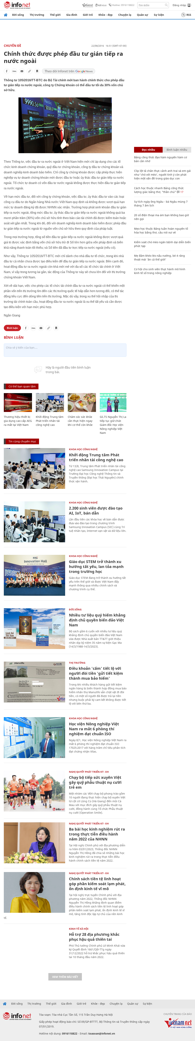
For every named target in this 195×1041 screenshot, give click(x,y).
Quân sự (142, 15)
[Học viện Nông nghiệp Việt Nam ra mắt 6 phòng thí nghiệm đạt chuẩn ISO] (34, 737)
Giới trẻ (88, 15)
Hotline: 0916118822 (123, 5)
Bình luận (12, 328)
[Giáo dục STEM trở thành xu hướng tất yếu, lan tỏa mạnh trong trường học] (34, 575)
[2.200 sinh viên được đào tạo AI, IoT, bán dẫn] (34, 521)
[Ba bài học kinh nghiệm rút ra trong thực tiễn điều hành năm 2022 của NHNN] (34, 842)
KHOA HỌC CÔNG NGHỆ (83, 449)
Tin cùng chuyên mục (22, 441)
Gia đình (71, 15)
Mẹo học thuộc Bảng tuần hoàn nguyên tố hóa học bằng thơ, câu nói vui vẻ (161, 230)
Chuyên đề (12, 46)
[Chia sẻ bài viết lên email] (22, 71)
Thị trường (37, 15)
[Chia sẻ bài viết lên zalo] (14, 71)
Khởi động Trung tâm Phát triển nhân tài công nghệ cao (49, 421)
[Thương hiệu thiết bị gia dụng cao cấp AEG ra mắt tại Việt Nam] (18, 402)
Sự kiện (159, 15)
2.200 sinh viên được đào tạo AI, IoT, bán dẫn (95, 511)
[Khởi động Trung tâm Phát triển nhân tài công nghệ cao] (50, 402)
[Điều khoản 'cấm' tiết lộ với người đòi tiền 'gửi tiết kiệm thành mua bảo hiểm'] (34, 682)
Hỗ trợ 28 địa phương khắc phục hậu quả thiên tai (94, 937)
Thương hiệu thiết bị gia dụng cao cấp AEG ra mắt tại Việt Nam (18, 421)
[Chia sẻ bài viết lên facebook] (7, 71)
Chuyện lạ (124, 15)
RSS (188, 15)
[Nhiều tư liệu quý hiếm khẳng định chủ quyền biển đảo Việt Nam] (34, 628)
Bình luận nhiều (177, 149)
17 (181, 192)
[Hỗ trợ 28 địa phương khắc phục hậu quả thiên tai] (34, 948)
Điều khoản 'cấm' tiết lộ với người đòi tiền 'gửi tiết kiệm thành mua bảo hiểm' (96, 673)
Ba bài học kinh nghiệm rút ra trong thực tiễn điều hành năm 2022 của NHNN (97, 834)
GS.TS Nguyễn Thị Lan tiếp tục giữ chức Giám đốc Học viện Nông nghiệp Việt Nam (114, 425)
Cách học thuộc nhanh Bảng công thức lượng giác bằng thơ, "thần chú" (159, 190)
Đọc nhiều (148, 149)
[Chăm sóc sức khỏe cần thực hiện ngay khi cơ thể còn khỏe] (82, 402)
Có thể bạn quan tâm (22, 386)
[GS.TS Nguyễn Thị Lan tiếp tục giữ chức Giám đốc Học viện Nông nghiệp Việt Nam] (114, 402)
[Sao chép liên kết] (29, 71)
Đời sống (18, 15)
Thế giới (55, 15)
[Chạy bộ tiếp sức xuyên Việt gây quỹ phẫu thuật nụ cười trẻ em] (34, 791)
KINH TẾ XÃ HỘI (78, 928)
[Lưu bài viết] (37, 71)
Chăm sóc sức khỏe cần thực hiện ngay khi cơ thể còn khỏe (80, 421)
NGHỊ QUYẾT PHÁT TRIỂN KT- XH (89, 771)
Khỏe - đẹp (105, 15)
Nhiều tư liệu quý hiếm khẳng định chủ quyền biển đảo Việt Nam (97, 620)
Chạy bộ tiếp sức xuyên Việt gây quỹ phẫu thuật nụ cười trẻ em (95, 782)
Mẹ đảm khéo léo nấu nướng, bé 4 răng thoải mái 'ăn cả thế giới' (159, 257)
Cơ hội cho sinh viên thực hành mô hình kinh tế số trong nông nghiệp (159, 271)
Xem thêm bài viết (65, 977)
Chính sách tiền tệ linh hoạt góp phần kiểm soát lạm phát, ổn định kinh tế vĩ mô (97, 883)
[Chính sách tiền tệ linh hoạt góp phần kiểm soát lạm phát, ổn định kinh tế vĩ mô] (34, 892)
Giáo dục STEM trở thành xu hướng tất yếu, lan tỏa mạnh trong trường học (96, 566)
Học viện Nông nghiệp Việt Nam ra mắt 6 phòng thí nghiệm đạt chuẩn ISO (94, 728)
